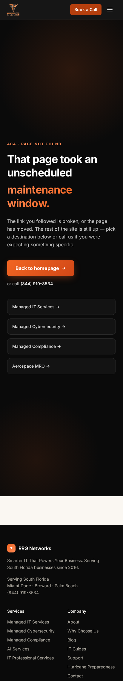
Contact (75, 675)
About (73, 621)
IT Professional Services (30, 657)
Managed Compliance (28, 639)
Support (75, 657)
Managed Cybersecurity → (38, 326)
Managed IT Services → (36, 306)
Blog (71, 639)
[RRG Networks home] (13, 10)
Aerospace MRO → (31, 366)
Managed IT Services (28, 621)
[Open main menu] (110, 10)
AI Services (18, 648)
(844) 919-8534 (23, 592)
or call (30, 283)
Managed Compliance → (36, 346)
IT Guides (76, 648)
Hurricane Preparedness (91, 666)
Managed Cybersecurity (31, 630)
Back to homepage (37, 268)
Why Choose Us (83, 630)
